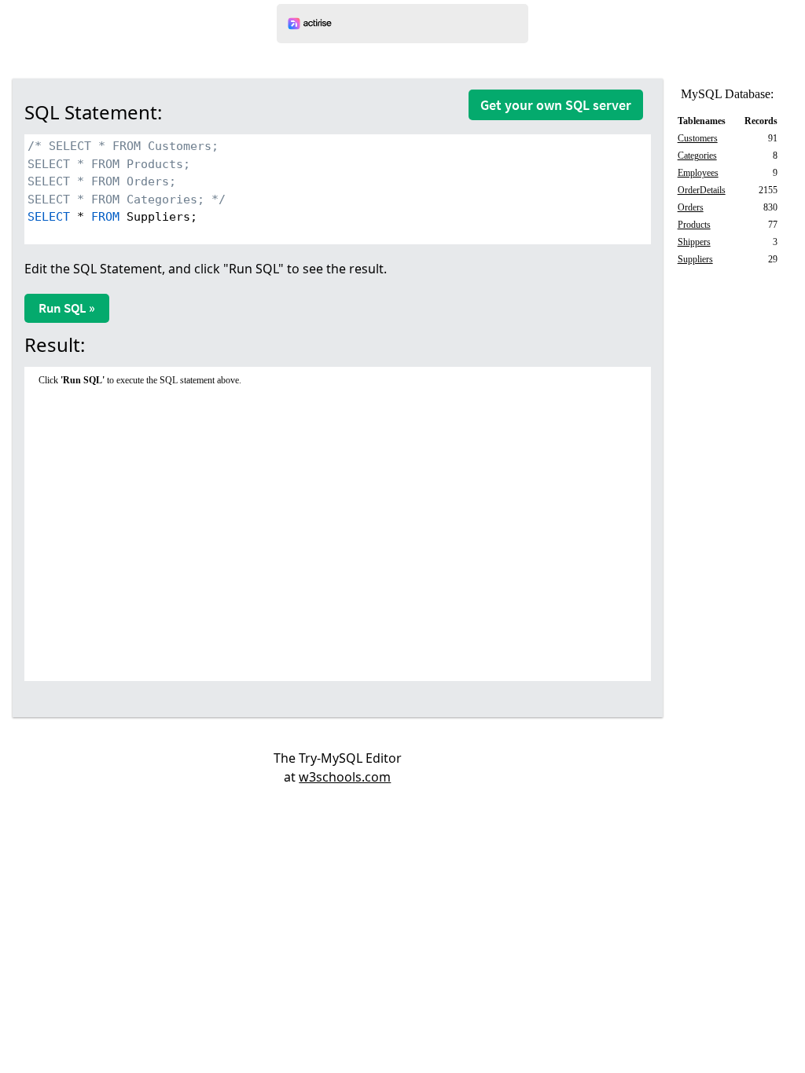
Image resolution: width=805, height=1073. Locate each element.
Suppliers (695, 259)
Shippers (694, 241)
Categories (697, 155)
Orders (691, 207)
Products (694, 224)
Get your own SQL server (555, 105)
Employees (698, 172)
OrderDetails (702, 190)
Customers (698, 138)
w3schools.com (345, 777)
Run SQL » (67, 308)
